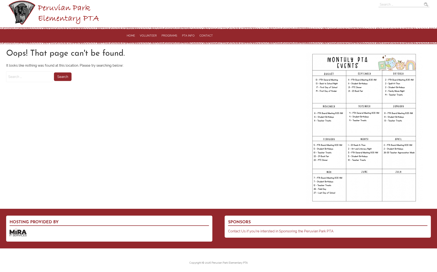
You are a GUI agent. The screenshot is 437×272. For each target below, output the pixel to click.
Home (131, 35)
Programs (169, 35)
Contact (206, 35)
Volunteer (148, 35)
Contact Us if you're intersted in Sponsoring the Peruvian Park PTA (281, 231)
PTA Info (188, 35)
